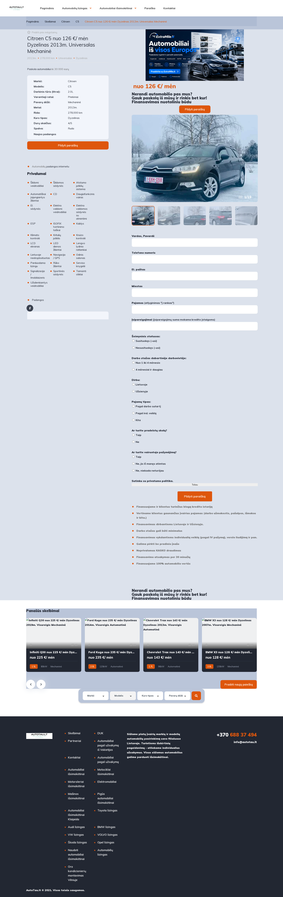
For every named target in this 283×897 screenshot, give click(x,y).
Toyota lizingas (107, 810)
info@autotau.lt (245, 742)
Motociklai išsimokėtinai (105, 772)
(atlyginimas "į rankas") (153, 302)
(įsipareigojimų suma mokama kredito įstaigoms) (173, 319)
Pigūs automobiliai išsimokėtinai (105, 798)
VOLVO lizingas (107, 834)
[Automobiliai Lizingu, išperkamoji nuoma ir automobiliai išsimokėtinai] (16, 8)
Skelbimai (50, 21)
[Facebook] (30, 308)
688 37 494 (237, 735)
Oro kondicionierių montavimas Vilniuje (77, 873)
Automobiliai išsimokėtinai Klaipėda (76, 815)
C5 (77, 21)
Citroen (65, 21)
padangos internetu (57, 166)
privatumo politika (159, 481)
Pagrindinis (47, 8)
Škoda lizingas (77, 842)
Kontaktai (169, 8)
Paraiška (149, 8)
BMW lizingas (106, 827)
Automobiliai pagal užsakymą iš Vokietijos (108, 745)
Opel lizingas (105, 842)
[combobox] (96, 695)
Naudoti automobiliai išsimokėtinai (76, 854)
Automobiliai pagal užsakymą (108, 760)
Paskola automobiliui (39, 69)
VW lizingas (76, 834)
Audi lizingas (76, 827)
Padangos (38, 300)
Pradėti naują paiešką (239, 684)
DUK (100, 733)
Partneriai (74, 741)
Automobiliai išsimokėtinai (116, 8)
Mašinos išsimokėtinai (76, 796)
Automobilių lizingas (74, 8)
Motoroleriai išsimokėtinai (76, 784)
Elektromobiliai (106, 781)
